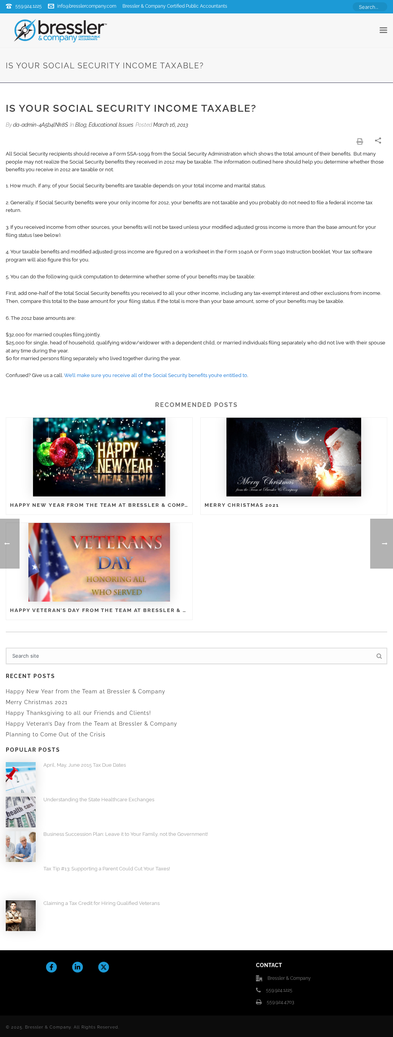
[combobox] (370, 6)
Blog (80, 125)
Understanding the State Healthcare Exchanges (98, 799)
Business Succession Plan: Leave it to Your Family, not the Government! (125, 834)
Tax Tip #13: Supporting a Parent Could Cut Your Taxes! (106, 869)
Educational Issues (111, 125)
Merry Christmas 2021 (242, 505)
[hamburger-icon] (383, 30)
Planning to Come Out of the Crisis (56, 734)
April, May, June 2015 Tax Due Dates (84, 765)
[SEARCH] (379, 656)
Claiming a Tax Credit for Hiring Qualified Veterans (101, 903)
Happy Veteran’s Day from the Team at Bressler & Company (99, 610)
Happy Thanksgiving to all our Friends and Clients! (78, 713)
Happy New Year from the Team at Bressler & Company (99, 505)
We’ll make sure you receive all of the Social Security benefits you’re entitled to (155, 375)
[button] (359, 141)
